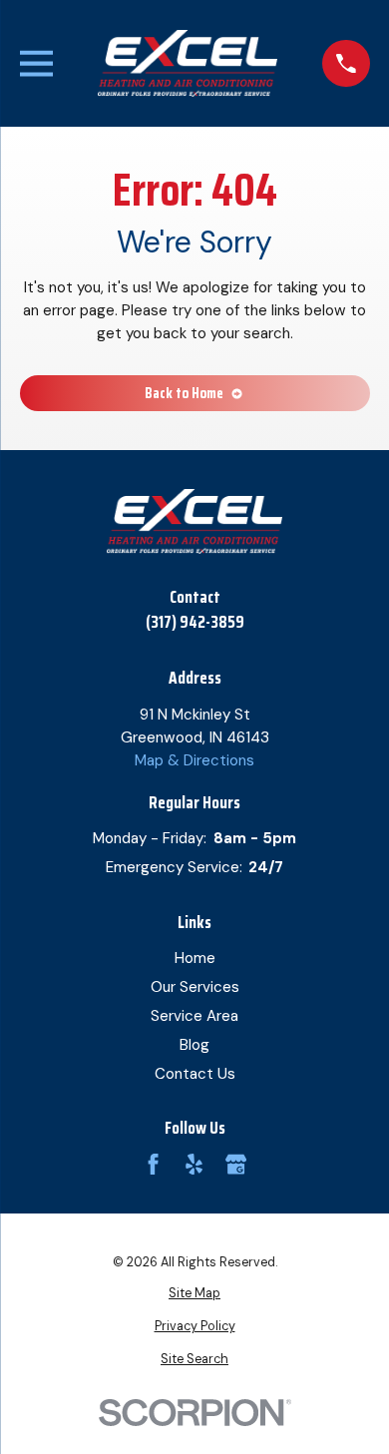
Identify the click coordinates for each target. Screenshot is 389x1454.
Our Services (195, 987)
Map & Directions (194, 760)
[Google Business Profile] (235, 1164)
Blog (194, 1045)
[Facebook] (153, 1164)
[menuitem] (195, 1293)
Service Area (194, 1016)
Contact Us (195, 1074)
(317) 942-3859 (195, 622)
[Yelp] (194, 1164)
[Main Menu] (36, 63)
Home (195, 958)
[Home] (187, 63)
